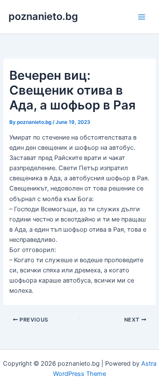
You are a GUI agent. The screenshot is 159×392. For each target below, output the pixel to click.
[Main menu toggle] (142, 17)
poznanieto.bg (43, 16)
